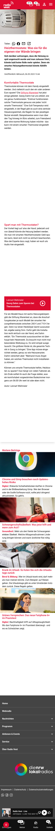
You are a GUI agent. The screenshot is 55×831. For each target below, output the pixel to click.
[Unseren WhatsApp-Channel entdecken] (2, 795)
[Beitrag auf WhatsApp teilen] (13, 43)
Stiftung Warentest (29, 92)
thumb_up (49, 812)
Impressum (6, 789)
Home (5, 703)
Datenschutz (20, 789)
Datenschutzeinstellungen (41, 789)
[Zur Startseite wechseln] (8, 5)
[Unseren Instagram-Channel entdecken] (11, 795)
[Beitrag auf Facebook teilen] (18, 43)
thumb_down (39, 812)
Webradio (6, 711)
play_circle (44, 812)
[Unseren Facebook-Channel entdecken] (7, 795)
